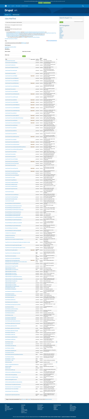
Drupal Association (73, 407)
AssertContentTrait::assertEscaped (11, 70)
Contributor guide (24, 409)
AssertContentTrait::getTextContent (11, 188)
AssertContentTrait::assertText (10, 156)
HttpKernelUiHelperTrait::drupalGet (11, 274)
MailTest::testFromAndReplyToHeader (11, 377)
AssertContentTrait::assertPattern (11, 151)
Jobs (6, 410)
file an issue (24, 399)
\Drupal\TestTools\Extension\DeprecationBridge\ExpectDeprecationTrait (18, 35)
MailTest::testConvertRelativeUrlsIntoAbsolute (13, 372)
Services (22, 406)
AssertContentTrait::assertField (10, 73)
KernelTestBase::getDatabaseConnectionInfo (12, 323)
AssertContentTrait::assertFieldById (11, 75)
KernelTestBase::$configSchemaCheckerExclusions (13, 291)
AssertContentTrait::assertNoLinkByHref (12, 115)
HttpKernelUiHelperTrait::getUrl (10, 282)
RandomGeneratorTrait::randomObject (11, 388)
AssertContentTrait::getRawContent (11, 184)
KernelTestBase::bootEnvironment (11, 310)
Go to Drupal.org (6, 6)
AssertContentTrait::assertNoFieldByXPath (12, 107)
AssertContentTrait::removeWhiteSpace (11, 194)
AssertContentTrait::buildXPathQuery (11, 173)
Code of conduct (24, 412)
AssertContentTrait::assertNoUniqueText (12, 136)
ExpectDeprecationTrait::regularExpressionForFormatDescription (16, 261)
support (29, 399)
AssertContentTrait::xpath (9, 200)
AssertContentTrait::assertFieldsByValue (12, 86)
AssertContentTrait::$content (10, 60)
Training (22, 407)
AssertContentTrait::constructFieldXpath (12, 175)
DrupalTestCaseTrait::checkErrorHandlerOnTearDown (14, 239)
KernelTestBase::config (9, 315)
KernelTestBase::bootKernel (9, 312)
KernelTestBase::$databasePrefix (10, 295)
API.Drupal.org (39, 409)
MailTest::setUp (7, 367)
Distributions (56, 409)
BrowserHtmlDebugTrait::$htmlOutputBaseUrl (13, 203)
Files (60, 33)
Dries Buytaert (73, 416)
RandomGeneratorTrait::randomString (11, 391)
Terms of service (72, 409)
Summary (45, 59)
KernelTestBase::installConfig (10, 334)
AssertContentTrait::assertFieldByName (11, 78)
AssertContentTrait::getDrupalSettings (11, 182)
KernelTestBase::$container (9, 293)
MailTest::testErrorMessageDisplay (11, 374)
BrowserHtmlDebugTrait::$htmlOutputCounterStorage (14, 209)
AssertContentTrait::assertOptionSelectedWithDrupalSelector (15, 146)
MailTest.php (16, 14)
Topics (61, 28)
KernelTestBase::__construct (10, 358)
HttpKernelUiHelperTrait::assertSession (11, 269)
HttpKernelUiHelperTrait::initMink (10, 284)
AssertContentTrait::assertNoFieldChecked (12, 110)
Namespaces (62, 34)
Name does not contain (26, 51)
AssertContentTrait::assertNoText (11, 130)
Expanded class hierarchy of (11, 38)
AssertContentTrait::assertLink (10, 89)
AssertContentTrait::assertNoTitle (11, 133)
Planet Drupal (7, 406)
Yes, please (40, 2)
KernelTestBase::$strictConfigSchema (11, 302)
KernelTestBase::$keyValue (9, 297)
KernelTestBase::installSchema (10, 339)
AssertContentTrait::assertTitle (10, 165)
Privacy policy (72, 410)
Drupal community (48, 399)
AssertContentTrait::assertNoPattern (11, 125)
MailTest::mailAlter (8, 366)
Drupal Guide (39, 406)
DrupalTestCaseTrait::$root (9, 237)
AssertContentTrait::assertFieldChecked (12, 83)
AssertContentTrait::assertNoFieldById (11, 102)
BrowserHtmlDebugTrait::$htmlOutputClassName (13, 205)
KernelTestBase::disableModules (10, 317)
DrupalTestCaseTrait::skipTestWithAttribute (12, 258)
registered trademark (66, 416)
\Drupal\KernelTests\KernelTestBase (33, 37)
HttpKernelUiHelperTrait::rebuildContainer (12, 286)
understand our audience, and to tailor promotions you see (55, 1)
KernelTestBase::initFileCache (10, 332)
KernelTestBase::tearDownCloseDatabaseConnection (14, 354)
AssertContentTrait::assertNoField (11, 99)
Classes (61, 29)
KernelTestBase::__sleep (9, 360)
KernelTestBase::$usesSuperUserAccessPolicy (12, 304)
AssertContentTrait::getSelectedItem (11, 186)
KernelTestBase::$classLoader (10, 287)
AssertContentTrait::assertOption (10, 139)
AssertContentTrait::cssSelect (10, 177)
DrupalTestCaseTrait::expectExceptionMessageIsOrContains (15, 247)
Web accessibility (73, 406)
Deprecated (61, 35)
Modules (55, 407)
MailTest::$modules (8, 362)
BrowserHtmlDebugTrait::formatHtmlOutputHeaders (14, 217)
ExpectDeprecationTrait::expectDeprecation (12, 260)
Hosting (22, 408)
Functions (61, 30)
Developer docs (40, 408)
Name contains (7, 51)
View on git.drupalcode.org (52, 40)
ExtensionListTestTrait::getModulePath (11, 263)
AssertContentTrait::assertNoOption (11, 120)
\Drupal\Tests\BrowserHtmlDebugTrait (37, 35)
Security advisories (8, 409)
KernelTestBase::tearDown (9, 352)
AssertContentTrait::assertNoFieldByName (12, 104)
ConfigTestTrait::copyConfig (10, 235)
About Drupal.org (73, 408)
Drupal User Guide (40, 407)
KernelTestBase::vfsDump (9, 356)
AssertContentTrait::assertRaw (10, 154)
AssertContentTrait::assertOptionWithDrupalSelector (14, 149)
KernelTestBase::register (9, 341)
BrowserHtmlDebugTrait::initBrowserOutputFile (13, 230)
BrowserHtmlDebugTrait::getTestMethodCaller (13, 225)
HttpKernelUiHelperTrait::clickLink (10, 273)
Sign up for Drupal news (9, 408)
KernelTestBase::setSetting (9, 348)
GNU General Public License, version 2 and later (48, 416)
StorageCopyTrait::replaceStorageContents (12, 394)
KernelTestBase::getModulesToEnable (11, 330)
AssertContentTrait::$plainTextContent (11, 67)
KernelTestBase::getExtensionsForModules (12, 328)
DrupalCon (23, 411)
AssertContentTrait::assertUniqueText (11, 168)
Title (17, 59)
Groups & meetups (24, 410)
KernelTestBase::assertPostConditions (11, 308)
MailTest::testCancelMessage (10, 369)
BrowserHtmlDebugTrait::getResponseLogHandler (13, 222)
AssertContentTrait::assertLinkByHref (11, 91)
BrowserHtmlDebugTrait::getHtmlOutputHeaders (13, 219)
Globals (61, 32)
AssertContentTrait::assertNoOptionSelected (12, 122)
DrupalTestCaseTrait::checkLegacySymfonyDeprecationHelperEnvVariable (17, 242)
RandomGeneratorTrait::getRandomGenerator (13, 384)
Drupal (59, 416)
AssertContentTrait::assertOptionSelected (12, 144)
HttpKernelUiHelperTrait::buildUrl (10, 271)
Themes (55, 408)
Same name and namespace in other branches (14, 22)
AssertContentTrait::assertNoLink (10, 113)
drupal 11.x (8, 14)
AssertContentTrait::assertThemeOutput (12, 163)
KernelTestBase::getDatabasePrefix (11, 325)
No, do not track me (47, 2)
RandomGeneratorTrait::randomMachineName (13, 386)
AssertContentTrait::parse (9, 191)
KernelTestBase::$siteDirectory (10, 299)
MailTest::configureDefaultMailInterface (12, 364)
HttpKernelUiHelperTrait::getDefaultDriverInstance (13, 276)
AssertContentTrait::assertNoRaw (11, 127)
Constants (61, 31)
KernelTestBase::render (9, 343)
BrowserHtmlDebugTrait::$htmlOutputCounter (13, 207)
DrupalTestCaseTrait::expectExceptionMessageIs (13, 245)
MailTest (22, 37)
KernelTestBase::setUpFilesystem (10, 350)
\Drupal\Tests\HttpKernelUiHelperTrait (12, 36)
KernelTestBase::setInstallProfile (10, 345)
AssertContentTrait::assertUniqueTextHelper (12, 171)
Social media (7, 407)
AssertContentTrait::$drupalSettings (11, 62)
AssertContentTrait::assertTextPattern (11, 161)
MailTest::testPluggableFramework (11, 379)
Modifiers (37, 59)
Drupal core (56, 406)
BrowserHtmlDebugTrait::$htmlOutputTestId (12, 215)
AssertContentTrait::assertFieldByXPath (12, 80)
